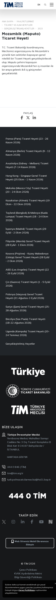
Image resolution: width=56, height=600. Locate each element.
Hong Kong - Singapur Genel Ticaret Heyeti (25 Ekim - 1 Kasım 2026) (26, 177)
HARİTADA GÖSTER (17, 457)
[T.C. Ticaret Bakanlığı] (28, 390)
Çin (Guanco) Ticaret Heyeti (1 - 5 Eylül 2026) (28, 283)
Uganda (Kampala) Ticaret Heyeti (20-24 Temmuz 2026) (27, 333)
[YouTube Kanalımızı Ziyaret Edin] (41, 522)
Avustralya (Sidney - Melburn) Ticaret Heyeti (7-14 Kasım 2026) (27, 165)
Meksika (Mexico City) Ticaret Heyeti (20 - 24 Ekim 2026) (27, 190)
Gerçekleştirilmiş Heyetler (20, 343)
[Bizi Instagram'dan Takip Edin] (13, 522)
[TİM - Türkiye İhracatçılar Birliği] (13, 5)
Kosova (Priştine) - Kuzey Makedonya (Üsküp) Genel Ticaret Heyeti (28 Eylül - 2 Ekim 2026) (27, 257)
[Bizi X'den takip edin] (4, 522)
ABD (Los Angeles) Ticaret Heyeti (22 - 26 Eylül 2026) (27, 271)
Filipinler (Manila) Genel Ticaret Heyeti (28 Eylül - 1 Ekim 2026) (28, 243)
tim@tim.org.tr (15, 473)
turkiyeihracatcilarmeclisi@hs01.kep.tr (29, 479)
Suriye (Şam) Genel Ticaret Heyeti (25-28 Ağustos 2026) (28, 308)
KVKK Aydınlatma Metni (28, 573)
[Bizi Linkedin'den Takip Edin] (22, 522)
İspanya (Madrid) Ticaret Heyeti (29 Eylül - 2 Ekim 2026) (26, 230)
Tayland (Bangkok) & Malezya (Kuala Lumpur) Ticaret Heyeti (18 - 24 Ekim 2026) (27, 216)
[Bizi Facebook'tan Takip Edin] (32, 522)
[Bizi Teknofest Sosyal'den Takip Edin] (50, 522)
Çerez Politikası (28, 569)
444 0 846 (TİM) (16, 466)
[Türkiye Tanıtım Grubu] (28, 372)
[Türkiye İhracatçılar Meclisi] (28, 409)
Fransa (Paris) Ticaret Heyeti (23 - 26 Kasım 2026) (27, 140)
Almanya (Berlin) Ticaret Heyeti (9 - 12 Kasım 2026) (28, 152)
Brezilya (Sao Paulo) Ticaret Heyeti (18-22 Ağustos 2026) (25, 320)
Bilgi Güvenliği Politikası (28, 577)
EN (39, 4)
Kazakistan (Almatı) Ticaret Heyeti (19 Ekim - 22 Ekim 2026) (28, 202)
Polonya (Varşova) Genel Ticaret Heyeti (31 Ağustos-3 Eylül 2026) (25, 296)
